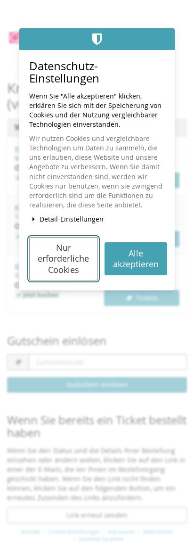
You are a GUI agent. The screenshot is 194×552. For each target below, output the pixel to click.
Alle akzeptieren (136, 259)
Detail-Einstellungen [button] (71, 218)
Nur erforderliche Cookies (63, 258)
